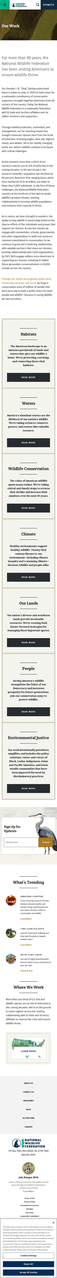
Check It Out (26, 970)
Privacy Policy (29, 1202)
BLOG (28, 1109)
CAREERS (28, 1127)
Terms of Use (29, 1198)
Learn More (26, 918)
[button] (45, 842)
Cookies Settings (28, 1255)
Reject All (28, 1264)
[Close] (53, 1222)
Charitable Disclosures (29, 1205)
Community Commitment (29, 1216)
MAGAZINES (28, 1101)
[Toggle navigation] (5, 5)
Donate (48, 4)
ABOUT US (28, 1083)
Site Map (29, 1209)
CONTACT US (28, 1092)
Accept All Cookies (28, 1272)
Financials (29, 1213)
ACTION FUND (28, 1118)
